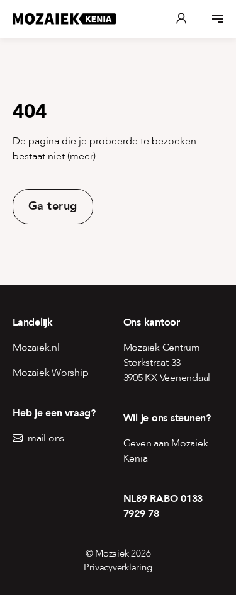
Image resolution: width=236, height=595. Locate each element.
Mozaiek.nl (36, 347)
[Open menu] (217, 19)
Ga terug (52, 206)
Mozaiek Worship (50, 373)
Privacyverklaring (118, 567)
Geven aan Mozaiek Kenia (165, 450)
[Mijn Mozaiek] (181, 19)
